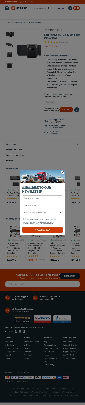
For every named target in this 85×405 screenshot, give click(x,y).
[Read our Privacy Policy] (60, 222)
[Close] (62, 172)
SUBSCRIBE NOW (42, 230)
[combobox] (42, 212)
